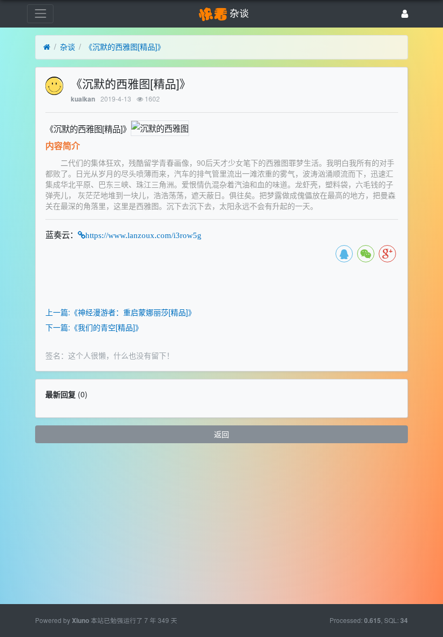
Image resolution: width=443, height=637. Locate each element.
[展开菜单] (40, 13)
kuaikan (83, 99)
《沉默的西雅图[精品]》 (125, 46)
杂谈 (67, 46)
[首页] (46, 47)
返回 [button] (221, 434)
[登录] (404, 13)
